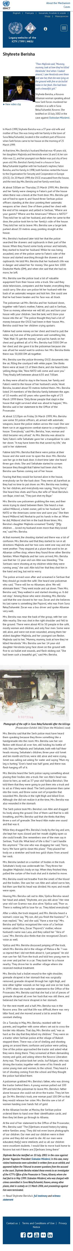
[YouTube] (36, 1235)
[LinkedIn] (50, 1235)
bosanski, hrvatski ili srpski (52, 13)
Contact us (12, 1223)
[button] (45, 29)
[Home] (39, 25)
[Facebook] (23, 1235)
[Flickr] (43, 1235)
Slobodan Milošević (59, 117)
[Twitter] (29, 1235)
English (16, 13)
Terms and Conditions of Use (38, 1223)
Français (29, 13)
